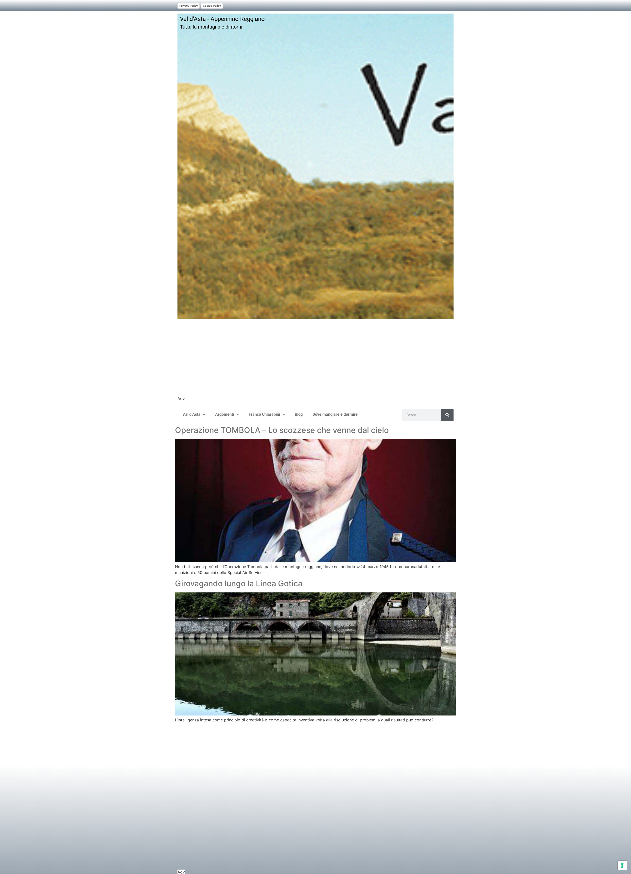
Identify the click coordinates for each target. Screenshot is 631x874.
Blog (299, 414)
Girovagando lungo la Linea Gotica (238, 583)
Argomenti (224, 414)
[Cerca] (447, 415)
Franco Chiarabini (264, 414)
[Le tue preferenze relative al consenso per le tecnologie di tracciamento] (622, 865)
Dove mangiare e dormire (335, 414)
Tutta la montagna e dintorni (211, 27)
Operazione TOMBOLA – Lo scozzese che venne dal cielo (282, 430)
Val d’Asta (191, 414)
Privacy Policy (188, 5)
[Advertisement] (315, 361)
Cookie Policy (212, 5)
